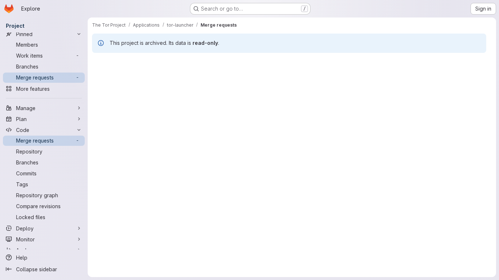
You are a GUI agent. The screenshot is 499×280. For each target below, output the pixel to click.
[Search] (411, 83)
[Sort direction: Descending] (474, 83)
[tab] (103, 62)
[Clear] (399, 83)
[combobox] (444, 83)
